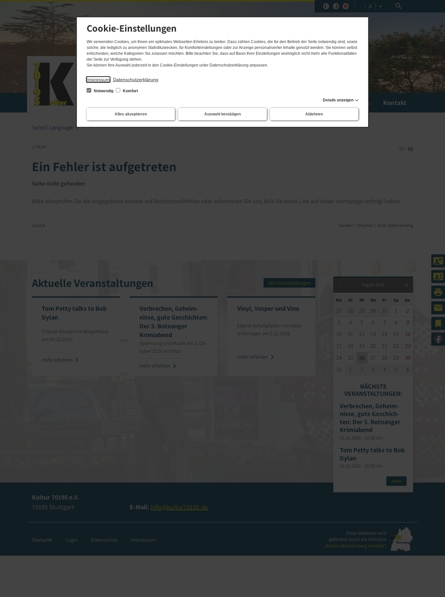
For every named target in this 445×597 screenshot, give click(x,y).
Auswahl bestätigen (222, 114)
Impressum (98, 79)
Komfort (130, 91)
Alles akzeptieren (131, 114)
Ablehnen (314, 114)
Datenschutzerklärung (135, 79)
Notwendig (103, 91)
